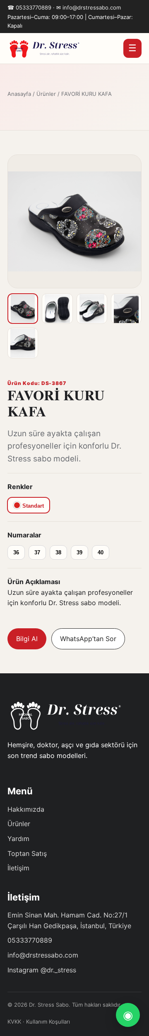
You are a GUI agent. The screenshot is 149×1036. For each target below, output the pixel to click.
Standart (32, 506)
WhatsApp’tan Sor (88, 638)
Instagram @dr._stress (41, 970)
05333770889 (33, 7)
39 (79, 552)
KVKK (14, 1021)
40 (100, 552)
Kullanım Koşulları (48, 1021)
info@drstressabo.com (91, 7)
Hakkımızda (25, 809)
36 (16, 552)
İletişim (18, 868)
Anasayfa (19, 93)
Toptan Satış (27, 853)
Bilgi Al (27, 638)
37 (37, 552)
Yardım (18, 838)
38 (58, 552)
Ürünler (46, 93)
